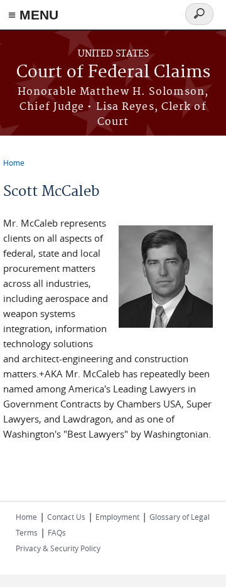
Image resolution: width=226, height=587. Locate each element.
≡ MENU (33, 15)
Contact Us (66, 517)
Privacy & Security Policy (58, 548)
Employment (117, 517)
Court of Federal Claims (113, 72)
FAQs (57, 532)
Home (13, 163)
